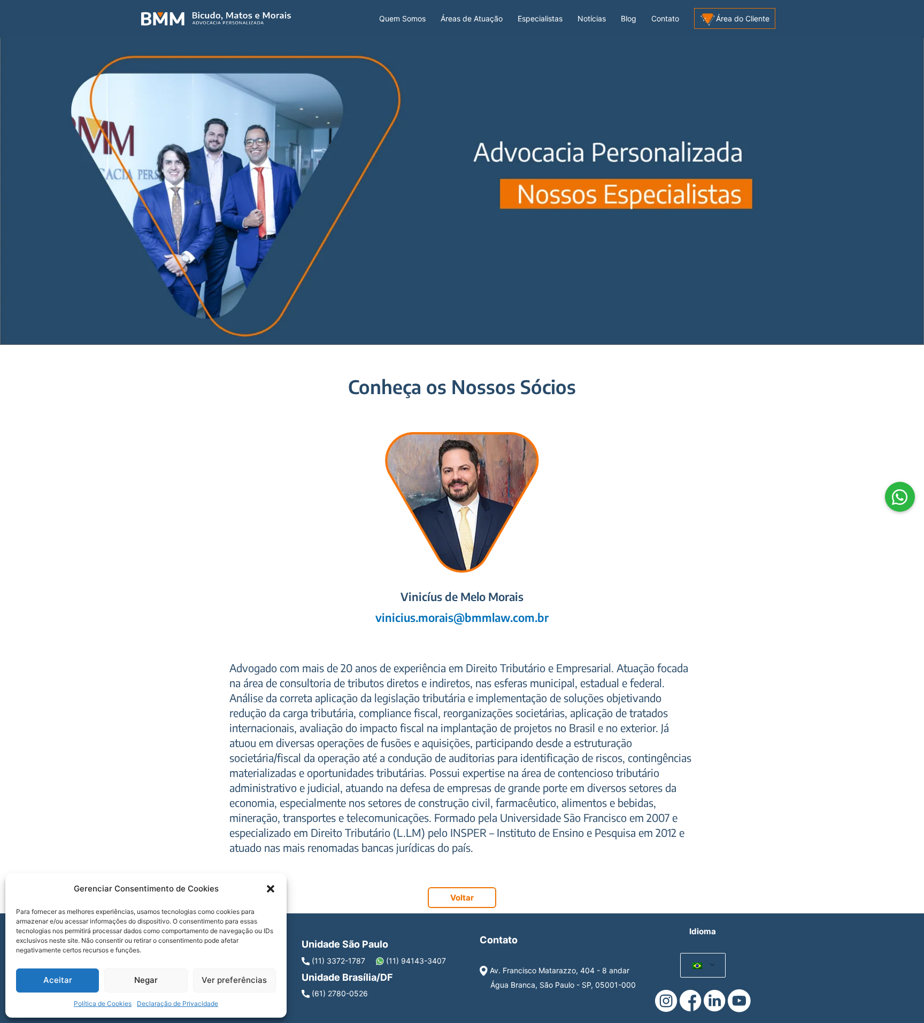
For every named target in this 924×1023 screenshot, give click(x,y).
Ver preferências (234, 980)
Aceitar (57, 980)
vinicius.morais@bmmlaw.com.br (462, 617)
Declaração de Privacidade (177, 1003)
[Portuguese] (697, 965)
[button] (270, 888)
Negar (146, 980)
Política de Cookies (103, 1003)
